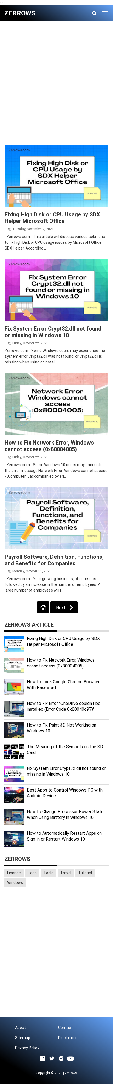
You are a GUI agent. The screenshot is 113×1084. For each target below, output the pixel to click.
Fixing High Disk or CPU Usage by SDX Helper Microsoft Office (52, 217)
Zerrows (71, 1073)
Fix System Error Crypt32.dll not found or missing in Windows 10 (53, 332)
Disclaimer (67, 1038)
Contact (65, 1027)
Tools (48, 873)
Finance (14, 873)
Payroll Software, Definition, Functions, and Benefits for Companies (54, 560)
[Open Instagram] (61, 1058)
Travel (65, 873)
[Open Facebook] (42, 1058)
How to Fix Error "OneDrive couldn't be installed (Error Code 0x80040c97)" (63, 706)
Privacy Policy (27, 1048)
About (20, 1027)
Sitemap (22, 1038)
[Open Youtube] (70, 1058)
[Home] (43, 607)
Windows (15, 882)
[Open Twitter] (52, 1058)
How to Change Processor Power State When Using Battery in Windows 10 (65, 814)
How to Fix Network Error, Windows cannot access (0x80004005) (49, 445)
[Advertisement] (56, 83)
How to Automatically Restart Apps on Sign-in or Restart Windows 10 (64, 836)
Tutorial (85, 873)
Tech (32, 873)
